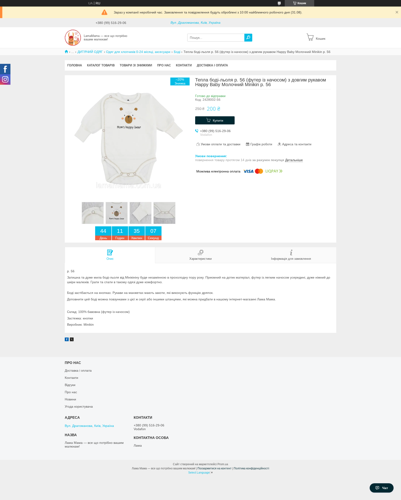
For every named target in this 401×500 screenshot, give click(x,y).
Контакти (184, 65)
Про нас (164, 65)
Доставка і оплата (212, 65)
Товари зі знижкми (136, 65)
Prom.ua (222, 464)
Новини (70, 399)
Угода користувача (79, 406)
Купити (218, 120)
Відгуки (70, 385)
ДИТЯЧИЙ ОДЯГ (90, 52)
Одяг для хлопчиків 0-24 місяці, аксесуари (138, 52)
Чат (385, 488)
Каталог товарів (101, 65)
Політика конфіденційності (251, 468)
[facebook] (67, 340)
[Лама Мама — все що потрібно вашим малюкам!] (73, 37)
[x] (72, 340)
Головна (74, 65)
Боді (177, 52)
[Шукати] (248, 38)
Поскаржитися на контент (214, 468)
